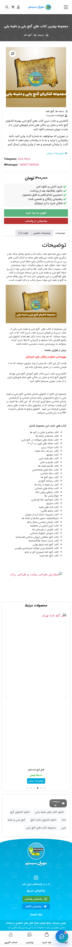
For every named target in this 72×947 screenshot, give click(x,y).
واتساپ (29, 942)
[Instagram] (36, 877)
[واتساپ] (29, 934)
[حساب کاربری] (11, 934)
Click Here (24, 158)
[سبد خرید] (47, 934)
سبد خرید (46, 942)
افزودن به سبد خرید (36, 213)
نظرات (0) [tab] (23, 233)
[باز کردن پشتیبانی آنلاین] (61, 936)
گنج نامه (27, 35)
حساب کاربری (10, 942)
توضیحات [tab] (60, 233)
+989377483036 (29, 164)
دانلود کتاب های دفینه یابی (49, 812)
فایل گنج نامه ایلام (36, 770)
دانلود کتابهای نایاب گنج (43, 820)
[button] (7, 7)
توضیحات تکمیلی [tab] (41, 233)
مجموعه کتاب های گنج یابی (41, 828)
